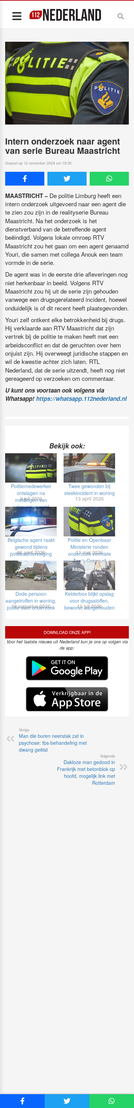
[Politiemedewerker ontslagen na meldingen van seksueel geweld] (31, 468)
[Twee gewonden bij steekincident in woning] (89, 468)
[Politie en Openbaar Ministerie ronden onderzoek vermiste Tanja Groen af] (89, 521)
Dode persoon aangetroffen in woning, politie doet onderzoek (30, 600)
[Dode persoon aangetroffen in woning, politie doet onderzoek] (31, 575)
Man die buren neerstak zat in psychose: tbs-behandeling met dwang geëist (53, 740)
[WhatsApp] (109, 179)
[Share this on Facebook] (24, 179)
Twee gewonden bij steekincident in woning (89, 489)
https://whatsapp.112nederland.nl (81, 398)
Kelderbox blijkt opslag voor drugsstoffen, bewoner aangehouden (89, 600)
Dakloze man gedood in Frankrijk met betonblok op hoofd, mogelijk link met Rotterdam (86, 769)
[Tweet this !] (67, 179)
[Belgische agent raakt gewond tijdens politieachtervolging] (31, 521)
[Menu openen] (16, 16)
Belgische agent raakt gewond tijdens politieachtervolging (31, 546)
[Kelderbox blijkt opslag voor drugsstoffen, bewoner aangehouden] (89, 575)
